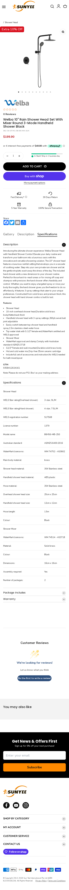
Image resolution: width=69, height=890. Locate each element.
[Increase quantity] (19, 156)
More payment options (34, 183)
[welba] (16, 102)
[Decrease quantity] (7, 156)
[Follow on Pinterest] (25, 808)
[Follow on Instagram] (16, 808)
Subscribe (34, 767)
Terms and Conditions (56, 881)
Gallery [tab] (8, 234)
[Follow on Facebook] (6, 808)
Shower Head (11, 22)
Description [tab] (25, 234)
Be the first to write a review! (34, 678)
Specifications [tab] (47, 234)
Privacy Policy (41, 881)
